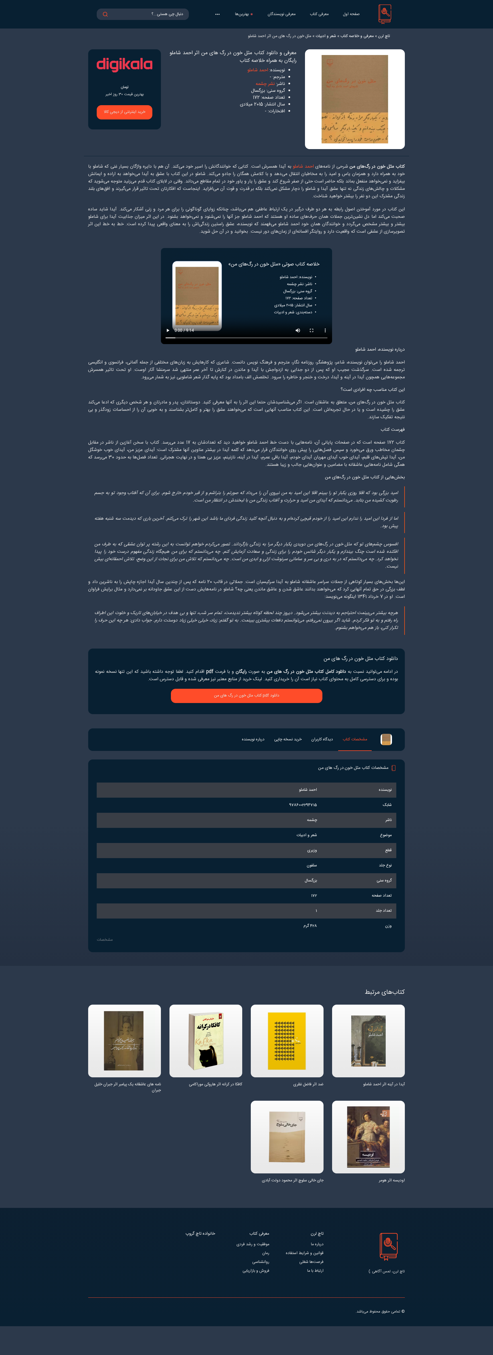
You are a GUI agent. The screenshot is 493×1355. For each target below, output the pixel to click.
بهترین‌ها (242, 14)
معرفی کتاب (319, 14)
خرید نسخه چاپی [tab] (288, 739)
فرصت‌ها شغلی (311, 1262)
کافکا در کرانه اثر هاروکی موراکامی (215, 1085)
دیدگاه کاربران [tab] (322, 739)
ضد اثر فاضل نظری (308, 1085)
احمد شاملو (257, 70)
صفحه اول (351, 14)
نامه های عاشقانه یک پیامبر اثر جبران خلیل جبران (127, 1088)
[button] (217, 14)
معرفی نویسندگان (282, 14)
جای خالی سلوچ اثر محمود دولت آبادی (293, 1181)
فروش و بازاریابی (256, 1271)
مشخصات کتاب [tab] (355, 739)
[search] (105, 14)
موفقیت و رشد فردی (253, 1245)
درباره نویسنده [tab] (253, 739)
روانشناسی (260, 1262)
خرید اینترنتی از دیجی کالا (124, 112)
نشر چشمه (265, 84)
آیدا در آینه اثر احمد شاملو (384, 1085)
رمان (265, 1253)
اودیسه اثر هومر (392, 1181)
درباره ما (317, 1245)
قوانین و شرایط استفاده (305, 1253)
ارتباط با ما (315, 1271)
